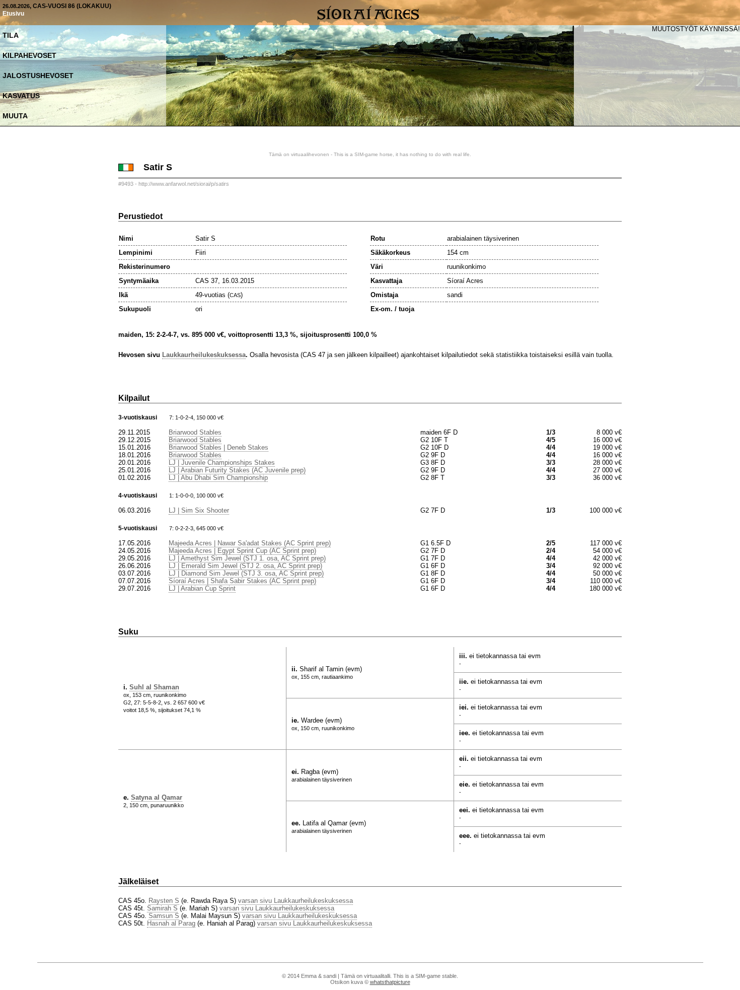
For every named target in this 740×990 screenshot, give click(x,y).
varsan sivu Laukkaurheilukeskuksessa (295, 900)
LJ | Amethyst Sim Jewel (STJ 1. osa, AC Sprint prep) (247, 558)
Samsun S (164, 916)
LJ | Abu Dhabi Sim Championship (218, 477)
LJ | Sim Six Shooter (199, 510)
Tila (11, 35)
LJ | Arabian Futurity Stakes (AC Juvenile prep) (237, 470)
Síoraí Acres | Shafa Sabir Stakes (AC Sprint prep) (242, 581)
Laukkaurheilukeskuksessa (204, 355)
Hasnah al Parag (171, 923)
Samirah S (162, 908)
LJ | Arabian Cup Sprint (202, 588)
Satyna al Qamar (156, 797)
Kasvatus (21, 96)
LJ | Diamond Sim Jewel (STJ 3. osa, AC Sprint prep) (246, 573)
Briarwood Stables (195, 432)
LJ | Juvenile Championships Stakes (222, 462)
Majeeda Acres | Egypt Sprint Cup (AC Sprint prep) (242, 550)
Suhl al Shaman (154, 687)
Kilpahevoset (29, 55)
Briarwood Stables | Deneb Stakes (218, 447)
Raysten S (164, 900)
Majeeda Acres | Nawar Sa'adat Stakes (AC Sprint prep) (250, 543)
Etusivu (13, 13)
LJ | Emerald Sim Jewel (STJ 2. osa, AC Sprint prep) (245, 566)
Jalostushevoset (38, 76)
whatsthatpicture (390, 982)
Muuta (15, 116)
